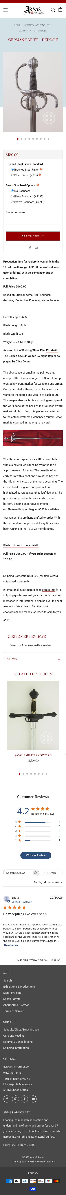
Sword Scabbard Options (21, 185)
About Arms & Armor (16, 1005)
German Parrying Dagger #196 (26, 509)
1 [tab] (19, 774)
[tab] (18, 139)
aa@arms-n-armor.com (17, 1066)
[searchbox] (17, 873)
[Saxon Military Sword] (33, 715)
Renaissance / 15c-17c (36, 25)
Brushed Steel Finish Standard (24, 164)
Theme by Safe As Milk (23, 1161)
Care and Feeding (13, 1035)
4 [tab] (31, 774)
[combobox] (48, 882)
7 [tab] (42, 774)
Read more (11, 945)
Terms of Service (13, 1011)
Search (7, 980)
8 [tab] (46, 774)
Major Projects (12, 992)
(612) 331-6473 (12, 1072)
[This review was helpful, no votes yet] (52, 960)
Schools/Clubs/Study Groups (21, 1029)
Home (17, 25)
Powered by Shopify (45, 1161)
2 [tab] (23, 774)
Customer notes (15, 212)
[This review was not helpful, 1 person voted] (58, 960)
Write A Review (36, 855)
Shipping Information (16, 1048)
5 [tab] (35, 774)
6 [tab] (39, 774)
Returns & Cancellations (18, 1041)
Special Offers (12, 999)
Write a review (42, 645)
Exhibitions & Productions (19, 986)
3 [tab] (27, 774)
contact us (48, 589)
